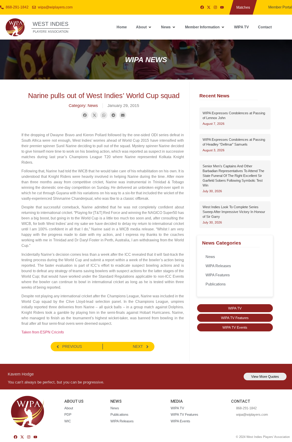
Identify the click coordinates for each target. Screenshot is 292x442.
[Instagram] (215, 7)
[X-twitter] (208, 7)
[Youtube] (222, 7)
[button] (144, 27)
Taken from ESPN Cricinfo (42, 332)
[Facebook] (202, 7)
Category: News (83, 105)
